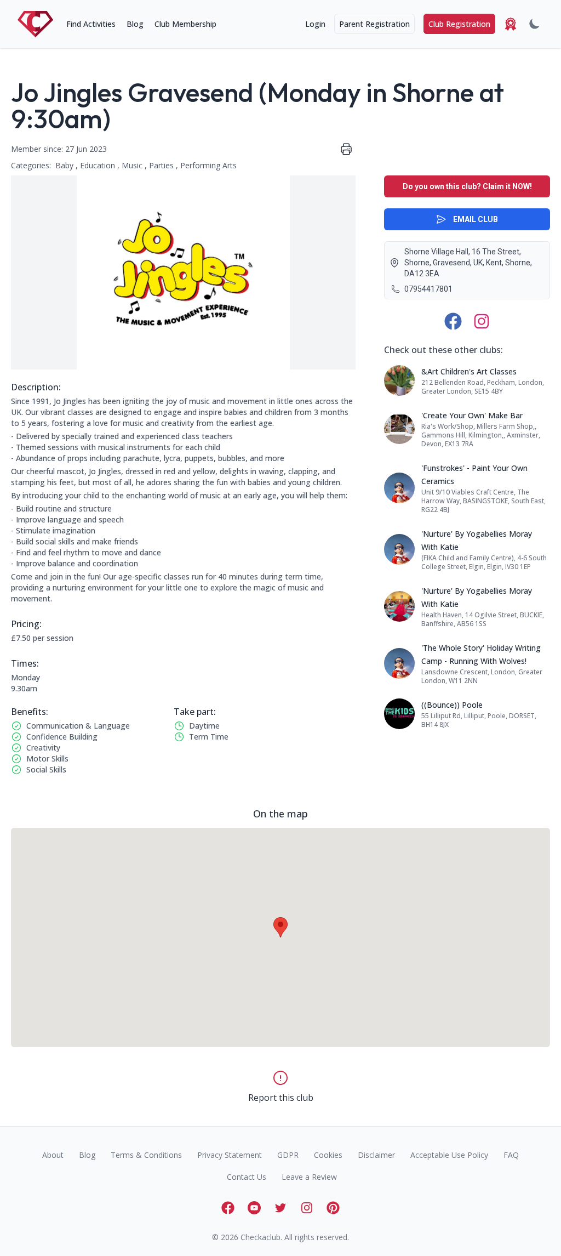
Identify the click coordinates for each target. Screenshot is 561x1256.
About (53, 1155)
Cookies (328, 1155)
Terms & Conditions (146, 1155)
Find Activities (91, 24)
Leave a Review (309, 1177)
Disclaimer (376, 1155)
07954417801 (428, 289)
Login (315, 24)
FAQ (511, 1155)
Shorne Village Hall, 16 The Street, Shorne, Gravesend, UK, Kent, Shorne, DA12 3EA (468, 262)
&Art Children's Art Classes (469, 371)
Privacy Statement (229, 1155)
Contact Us (246, 1177)
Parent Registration (374, 24)
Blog (135, 24)
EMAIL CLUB (475, 219)
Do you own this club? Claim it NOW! (467, 186)
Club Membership (185, 24)
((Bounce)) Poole (452, 705)
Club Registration (459, 24)
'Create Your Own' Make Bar (472, 415)
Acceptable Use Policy (449, 1155)
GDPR (288, 1155)
